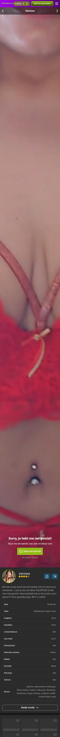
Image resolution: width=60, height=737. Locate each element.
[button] (47, 576)
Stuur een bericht (32, 551)
